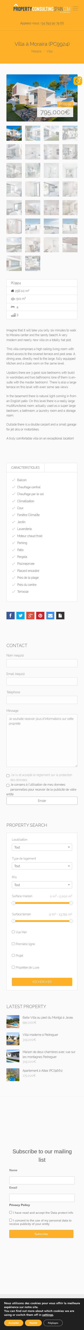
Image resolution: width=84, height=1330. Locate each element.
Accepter (13, 1323)
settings (47, 1315)
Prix (14, 877)
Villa (50, 51)
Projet (19, 955)
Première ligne (25, 944)
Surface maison (42, 896)
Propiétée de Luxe (27, 967)
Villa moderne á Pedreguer (40, 1034)
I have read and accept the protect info (43, 1212)
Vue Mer (21, 932)
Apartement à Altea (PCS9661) (43, 1070)
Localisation (19, 839)
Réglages (53, 1323)
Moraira (36, 51)
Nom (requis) (15, 655)
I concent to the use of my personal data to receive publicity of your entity (40, 1222)
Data (54, 1212)
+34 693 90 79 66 (52, 23)
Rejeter (33, 1323)
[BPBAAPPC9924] (42, 97)
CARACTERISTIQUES (25, 467)
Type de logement (24, 858)
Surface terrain (42, 914)
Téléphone (13, 692)
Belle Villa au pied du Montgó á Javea (48, 1017)
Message (12, 710)
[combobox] (42, 847)
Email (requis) (15, 674)
